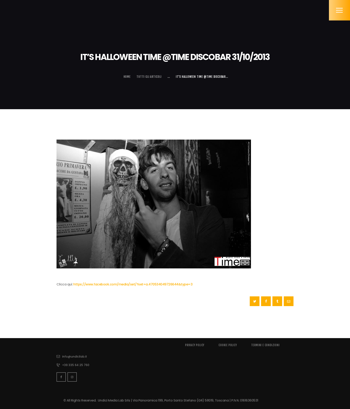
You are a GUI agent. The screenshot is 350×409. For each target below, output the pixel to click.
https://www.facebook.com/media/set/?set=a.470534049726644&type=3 (132, 284)
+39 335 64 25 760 (75, 365)
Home (127, 76)
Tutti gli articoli (149, 76)
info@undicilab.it (74, 357)
